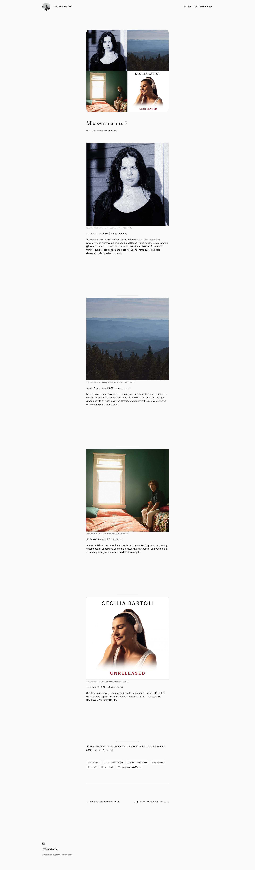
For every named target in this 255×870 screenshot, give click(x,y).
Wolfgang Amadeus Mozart (129, 767)
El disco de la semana (153, 746)
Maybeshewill (158, 762)
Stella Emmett (107, 767)
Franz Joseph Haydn (114, 762)
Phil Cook (92, 767)
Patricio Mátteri (63, 6)
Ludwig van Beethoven (137, 762)
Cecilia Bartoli (94, 762)
